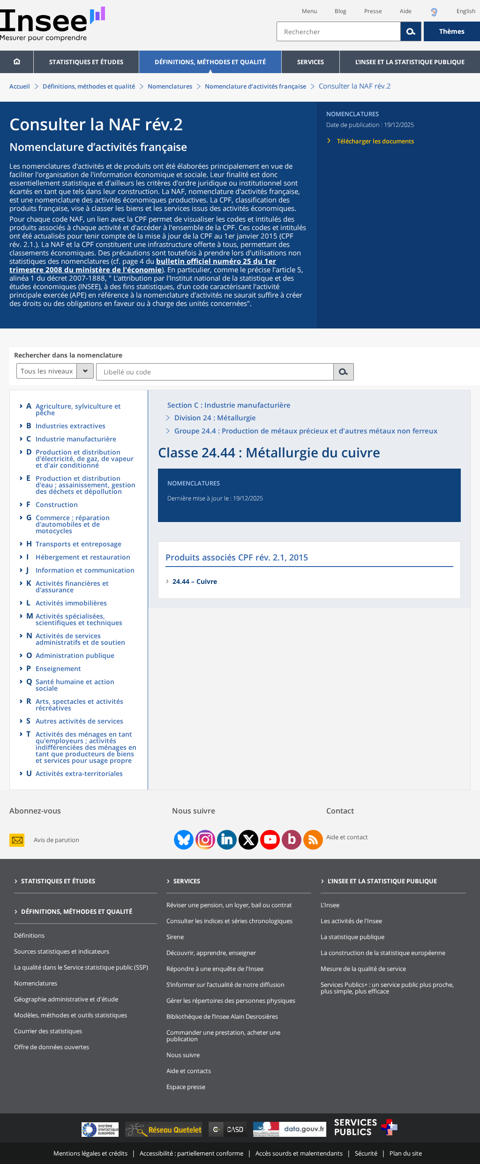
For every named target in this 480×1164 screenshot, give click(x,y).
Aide (406, 11)
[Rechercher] (411, 31)
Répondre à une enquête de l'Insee (214, 968)
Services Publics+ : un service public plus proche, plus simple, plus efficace (387, 987)
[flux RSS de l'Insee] (313, 839)
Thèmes (452, 31)
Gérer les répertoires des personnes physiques (230, 1000)
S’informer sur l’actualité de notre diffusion (225, 984)
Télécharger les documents (375, 141)
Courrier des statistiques (48, 1031)
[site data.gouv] (290, 1136)
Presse (373, 11)
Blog (340, 11)
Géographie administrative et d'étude (66, 999)
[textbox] (339, 31)
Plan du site (406, 1153)
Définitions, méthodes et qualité (210, 62)
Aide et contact (347, 837)
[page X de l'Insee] (249, 840)
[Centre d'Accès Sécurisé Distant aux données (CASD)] (228, 1136)
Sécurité (366, 1153)
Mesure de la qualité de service (363, 968)
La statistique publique (352, 937)
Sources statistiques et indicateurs (61, 951)
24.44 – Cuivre (194, 581)
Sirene (175, 937)
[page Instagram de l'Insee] (204, 840)
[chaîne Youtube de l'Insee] (270, 839)
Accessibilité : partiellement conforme (191, 1153)
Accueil (19, 86)
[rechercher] (344, 372)
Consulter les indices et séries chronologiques (229, 921)
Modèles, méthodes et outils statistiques (70, 1015)
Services (310, 62)
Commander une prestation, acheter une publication (223, 1035)
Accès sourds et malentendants (299, 1153)
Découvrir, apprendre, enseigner (211, 952)
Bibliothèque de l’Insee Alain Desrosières (222, 1016)
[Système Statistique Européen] (101, 1136)
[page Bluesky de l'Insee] (183, 840)
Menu (309, 11)
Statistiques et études (86, 62)
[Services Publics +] (365, 1136)
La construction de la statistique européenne (383, 952)
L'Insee (330, 905)
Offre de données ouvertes (51, 1047)
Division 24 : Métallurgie (215, 417)
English (466, 11)
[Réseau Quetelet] (164, 1136)
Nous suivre (183, 1055)
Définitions (29, 935)
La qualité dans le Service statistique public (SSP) (81, 967)
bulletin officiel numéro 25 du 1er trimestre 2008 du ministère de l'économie (142, 265)
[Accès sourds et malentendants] (434, 15)
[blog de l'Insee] (291, 840)
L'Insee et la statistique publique (410, 62)
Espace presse (185, 1086)
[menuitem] (16, 62)
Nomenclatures (170, 86)
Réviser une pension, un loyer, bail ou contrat (229, 905)
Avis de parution (56, 840)
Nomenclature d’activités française (255, 86)
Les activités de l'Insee (351, 921)
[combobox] (378, 31)
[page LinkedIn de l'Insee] (227, 839)
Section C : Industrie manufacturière (229, 405)
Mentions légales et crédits (90, 1153)
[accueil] (17, 62)
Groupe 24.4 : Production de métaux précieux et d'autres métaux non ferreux (305, 430)
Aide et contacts (188, 1071)
